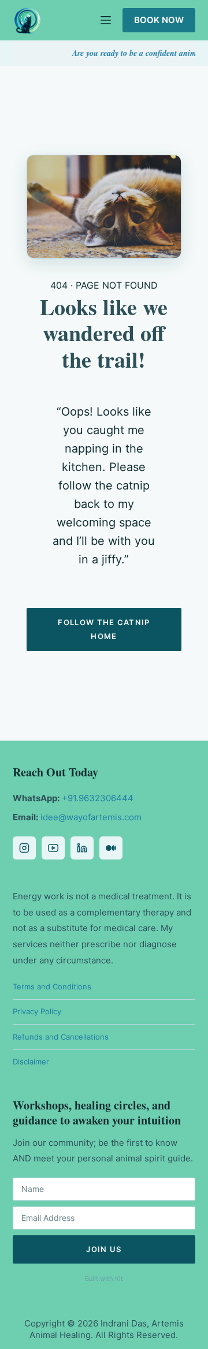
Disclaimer (31, 1061)
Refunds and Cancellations (61, 1036)
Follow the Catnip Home (104, 629)
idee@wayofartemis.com (91, 817)
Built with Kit (104, 1279)
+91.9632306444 (97, 798)
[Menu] (106, 20)
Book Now (159, 19)
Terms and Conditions (52, 986)
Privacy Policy (37, 1011)
